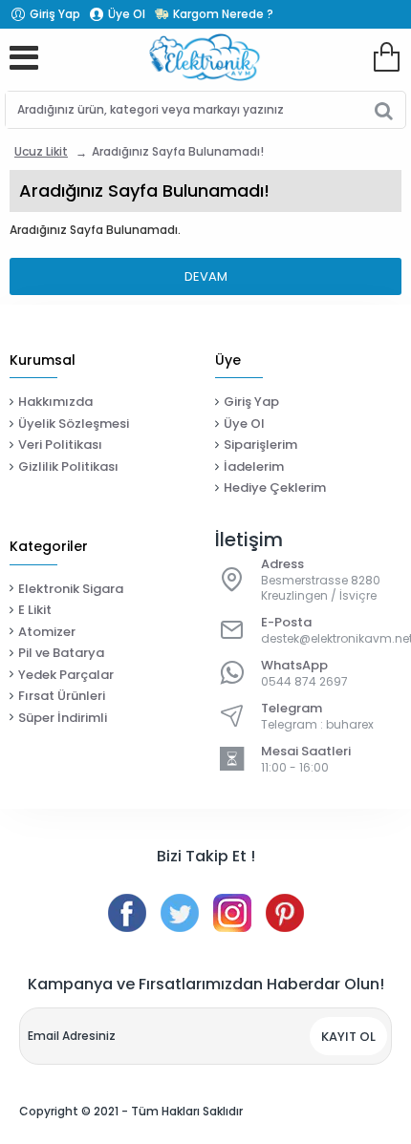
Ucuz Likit (41, 151)
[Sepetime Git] (386, 57)
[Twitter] (180, 913)
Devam (205, 276)
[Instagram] (232, 913)
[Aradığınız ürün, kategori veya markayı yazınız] (383, 110)
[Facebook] (127, 913)
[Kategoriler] (24, 57)
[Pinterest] (285, 913)
